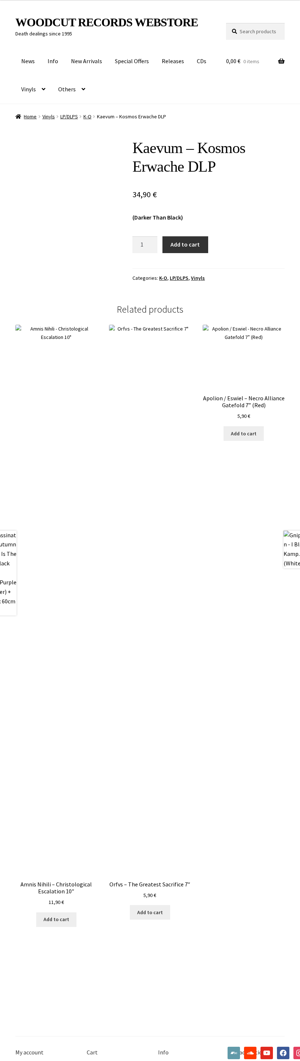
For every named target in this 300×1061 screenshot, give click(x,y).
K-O (87, 116)
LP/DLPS (69, 116)
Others (67, 89)
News (28, 61)
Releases (173, 61)
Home (30, 116)
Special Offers (132, 61)
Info (53, 61)
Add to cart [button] (56, 919)
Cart (92, 1052)
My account (29, 1052)
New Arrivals (86, 61)
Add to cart (185, 244)
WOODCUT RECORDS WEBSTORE (106, 22)
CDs (201, 61)
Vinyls (28, 89)
